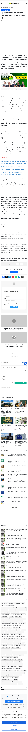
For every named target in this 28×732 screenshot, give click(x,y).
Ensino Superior (4, 638)
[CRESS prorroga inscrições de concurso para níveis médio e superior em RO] (21, 420)
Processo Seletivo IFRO (21, 670)
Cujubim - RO (4, 629)
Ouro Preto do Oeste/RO (12, 666)
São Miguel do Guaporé (6, 679)
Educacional (8, 632)
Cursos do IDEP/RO (11, 629)
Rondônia (3, 677)
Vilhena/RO (20, 683)
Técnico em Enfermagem (16, 681)
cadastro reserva (18, 616)
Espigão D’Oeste (12, 638)
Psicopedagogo (4, 675)
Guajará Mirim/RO (5, 645)
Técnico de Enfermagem (6, 681)
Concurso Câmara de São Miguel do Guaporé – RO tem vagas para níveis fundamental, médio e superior (6, 411)
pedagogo (3, 668)
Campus (14, 618)
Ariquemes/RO (12, 609)
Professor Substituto (14, 672)
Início (3, 7)
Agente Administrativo (10, 605)
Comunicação (14, 623)
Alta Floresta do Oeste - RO (21, 607)
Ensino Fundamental (21, 636)
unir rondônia (14, 683)
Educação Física (20, 632)
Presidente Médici (12, 670)
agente (3, 605)
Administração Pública (20, 603)
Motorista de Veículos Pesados (7, 659)
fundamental (18, 640)
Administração (11, 603)
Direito (18, 629)
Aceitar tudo (14, 722)
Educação (13, 632)
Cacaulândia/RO (5, 616)
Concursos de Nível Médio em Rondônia (14, 625)
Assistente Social (5, 612)
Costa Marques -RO (17, 627)
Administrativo (4, 603)
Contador (3, 627)
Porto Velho (11, 134)
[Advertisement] (14, 40)
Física (23, 643)
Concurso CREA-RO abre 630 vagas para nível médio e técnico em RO (21, 442)
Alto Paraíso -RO (5, 609)
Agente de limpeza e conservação (8, 607)
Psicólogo (11, 675)
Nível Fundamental (11, 664)
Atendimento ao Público (14, 612)
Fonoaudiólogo (11, 640)
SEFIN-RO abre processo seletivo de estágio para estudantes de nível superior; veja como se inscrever (17, 461)
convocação (9, 627)
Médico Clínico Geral (18, 659)
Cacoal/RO (11, 616)
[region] (14, 721)
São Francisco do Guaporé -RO (12, 677)
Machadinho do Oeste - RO (18, 655)
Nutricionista (4, 664)
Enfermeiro (19, 634)
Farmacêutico (23, 638)
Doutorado (23, 629)
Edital (3, 632)
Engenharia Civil (5, 636)
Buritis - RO (23, 614)
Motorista (16, 657)
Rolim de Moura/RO (18, 675)
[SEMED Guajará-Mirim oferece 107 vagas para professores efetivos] (21, 403)
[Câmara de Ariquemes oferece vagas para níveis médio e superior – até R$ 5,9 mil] (7, 420)
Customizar (14, 725)
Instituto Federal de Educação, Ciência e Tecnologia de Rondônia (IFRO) (13, 652)
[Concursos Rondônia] (14, 3)
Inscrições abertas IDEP (16, 647)
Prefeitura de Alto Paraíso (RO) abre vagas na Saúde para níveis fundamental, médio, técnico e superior (17, 497)
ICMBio (11, 645)
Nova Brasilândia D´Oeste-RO (7, 661)
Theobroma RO (15, 679)
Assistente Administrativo (21, 609)
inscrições (8, 647)
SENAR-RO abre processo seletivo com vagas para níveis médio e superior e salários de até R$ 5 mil (17, 487)
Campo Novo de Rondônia (6, 618)
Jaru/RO (3, 655)
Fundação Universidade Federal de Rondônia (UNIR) (11, 643)
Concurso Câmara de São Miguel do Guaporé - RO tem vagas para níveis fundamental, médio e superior (17, 455)
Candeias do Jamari (21, 618)
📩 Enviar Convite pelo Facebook (14, 701)
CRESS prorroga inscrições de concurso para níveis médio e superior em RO (21, 427)
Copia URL (14, 272)
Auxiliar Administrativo (6, 614)
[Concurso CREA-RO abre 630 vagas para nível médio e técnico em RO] (21, 436)
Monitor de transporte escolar (7, 657)
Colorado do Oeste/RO (6, 623)
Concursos (4, 625)
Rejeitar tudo (14, 729)
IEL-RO (3, 647)
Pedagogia (20, 666)
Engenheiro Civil (12, 636)
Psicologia (22, 672)
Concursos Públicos (9, 7)
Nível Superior (19, 664)
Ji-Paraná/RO (9, 655)
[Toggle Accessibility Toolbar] (25, 363)
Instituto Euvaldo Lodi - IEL (6, 649)
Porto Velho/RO (4, 670)
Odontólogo (4, 666)
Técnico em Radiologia (6, 683)
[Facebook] (3, 277)
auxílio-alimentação (15, 614)
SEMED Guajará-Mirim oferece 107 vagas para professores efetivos (20, 410)
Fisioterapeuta (4, 640)
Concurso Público (22, 623)
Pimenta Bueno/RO (10, 668)
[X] (6, 277)
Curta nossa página (5, 687)
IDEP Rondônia (17, 645)
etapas (18, 638)
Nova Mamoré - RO (18, 661)
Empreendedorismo (5, 634)
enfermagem (12, 634)
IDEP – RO (23, 645)
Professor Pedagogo (5, 672)
